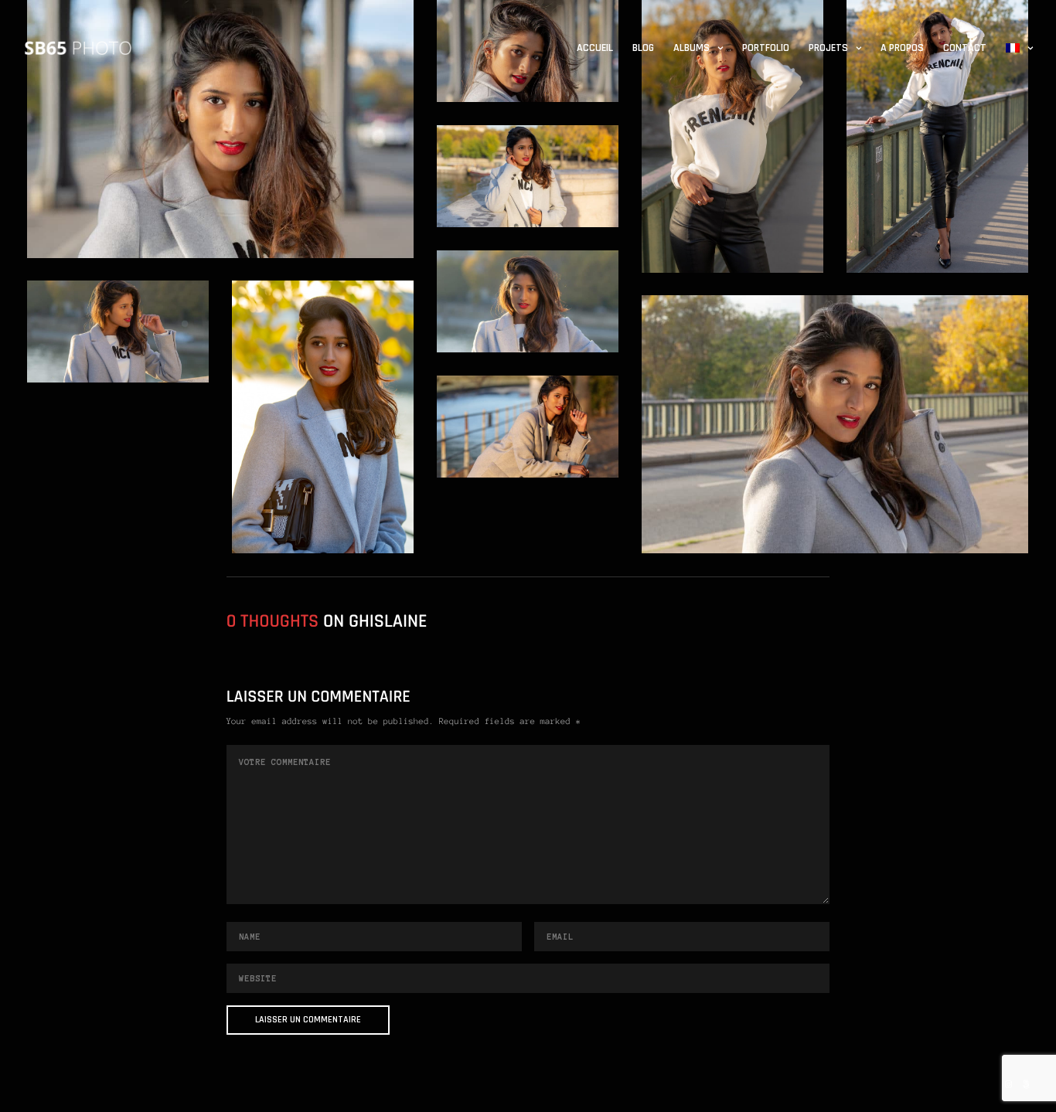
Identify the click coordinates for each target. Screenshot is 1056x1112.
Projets (828, 48)
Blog (643, 48)
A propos (902, 48)
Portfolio (765, 48)
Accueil (595, 48)
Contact (964, 48)
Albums (691, 48)
